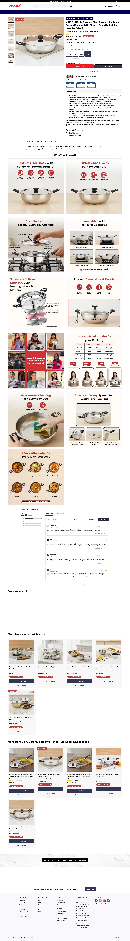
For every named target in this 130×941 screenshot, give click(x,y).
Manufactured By (50, 141)
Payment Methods (62, 916)
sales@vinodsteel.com (83, 915)
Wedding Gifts (23, 916)
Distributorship (61, 902)
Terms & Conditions (62, 918)
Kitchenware (33, 11)
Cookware (11, 11)
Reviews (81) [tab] (49, 513)
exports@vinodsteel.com (84, 917)
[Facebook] (96, 900)
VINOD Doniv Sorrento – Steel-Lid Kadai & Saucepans (55, 741)
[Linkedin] (108, 900)
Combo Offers (70, 11)
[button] (72, 34)
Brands (40, 909)
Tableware (22, 11)
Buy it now (108, 66)
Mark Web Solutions (116, 937)
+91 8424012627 (82, 927)
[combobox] (52, 6)
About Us (40, 902)
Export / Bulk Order (98, 11)
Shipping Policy (61, 913)
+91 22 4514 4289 (82, 913)
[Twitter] (100, 900)
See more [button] (104, 545)
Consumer (60, 904)
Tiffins (42, 11)
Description (29, 141)
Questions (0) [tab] (59, 513)
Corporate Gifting (83, 11)
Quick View (23, 686)
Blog (39, 911)
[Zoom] (39, 41)
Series (60, 11)
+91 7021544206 (82, 923)
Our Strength (41, 907)
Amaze (21, 914)
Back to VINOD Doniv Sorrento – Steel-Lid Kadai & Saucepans (66, 860)
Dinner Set (52, 11)
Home (40, 900)
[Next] (11, 64)
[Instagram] (104, 900)
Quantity (68, 60)
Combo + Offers (23, 911)
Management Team (43, 904)
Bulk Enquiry (94, 71)
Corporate (60, 900)
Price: (67, 36)
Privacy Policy (61, 920)
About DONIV (39, 141)
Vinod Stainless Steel (35, 634)
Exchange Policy (61, 911)
